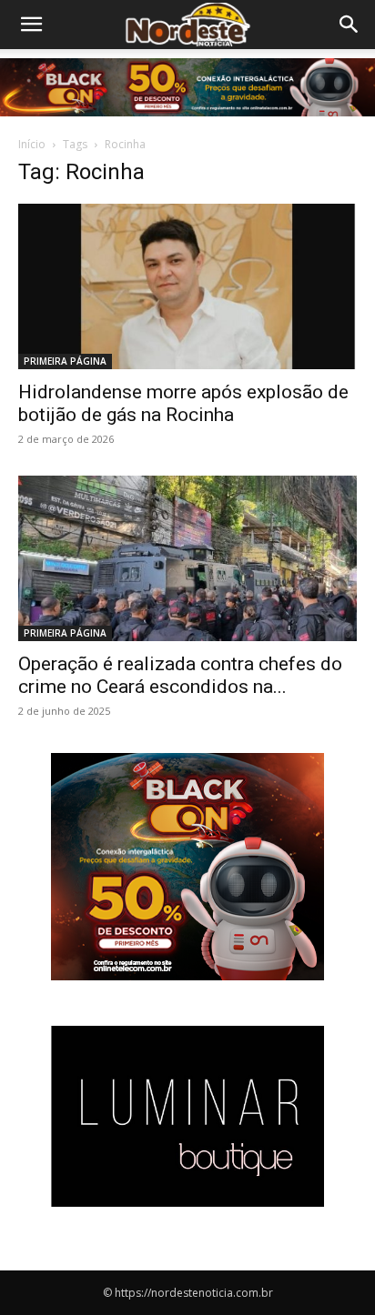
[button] (349, 24)
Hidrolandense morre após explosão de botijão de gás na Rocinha (183, 403)
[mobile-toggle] (31, 24)
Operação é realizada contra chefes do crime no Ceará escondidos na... (180, 675)
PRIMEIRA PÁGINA (65, 361)
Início (32, 144)
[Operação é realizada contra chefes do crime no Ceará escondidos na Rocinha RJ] (187, 558)
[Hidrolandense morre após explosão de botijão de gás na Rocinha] (187, 286)
